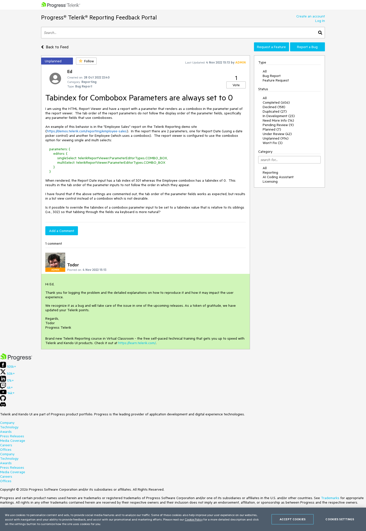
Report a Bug (307, 47)
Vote (236, 85)
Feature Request (276, 80)
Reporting (270, 172)
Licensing (270, 181)
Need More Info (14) (278, 120)
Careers (6, 445)
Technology (9, 427)
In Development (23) (279, 116)
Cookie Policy (194, 519)
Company (7, 422)
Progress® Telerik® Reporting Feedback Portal (99, 17)
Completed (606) (276, 102)
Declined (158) (274, 107)
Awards (6, 431)
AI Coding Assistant (278, 177)
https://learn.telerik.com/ (137, 343)
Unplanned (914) (276, 138)
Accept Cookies (292, 519)
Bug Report (272, 76)
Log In (320, 20)
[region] (183, 519)
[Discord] (3, 405)
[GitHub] (3, 400)
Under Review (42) (277, 134)
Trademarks (330, 498)
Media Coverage (12, 440)
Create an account (310, 16)
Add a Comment (61, 230)
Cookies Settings (339, 519)
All (265, 71)
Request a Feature (271, 47)
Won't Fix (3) (273, 143)
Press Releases (12, 436)
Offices (5, 449)
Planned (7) (272, 129)
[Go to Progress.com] (16, 359)
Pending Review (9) (278, 125)
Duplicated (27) (275, 111)
